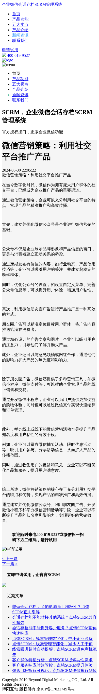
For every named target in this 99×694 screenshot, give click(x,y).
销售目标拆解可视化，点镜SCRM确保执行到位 (54, 670)
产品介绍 (20, 30)
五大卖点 (20, 24)
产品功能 (20, 19)
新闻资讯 (20, 35)
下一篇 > (10, 564)
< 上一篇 (10, 558)
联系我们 (20, 40)
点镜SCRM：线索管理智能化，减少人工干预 (52, 644)
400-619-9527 (18, 55)
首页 (16, 14)
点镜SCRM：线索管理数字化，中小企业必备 (52, 638)
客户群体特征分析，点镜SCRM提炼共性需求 (52, 660)
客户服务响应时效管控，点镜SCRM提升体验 (52, 665)
